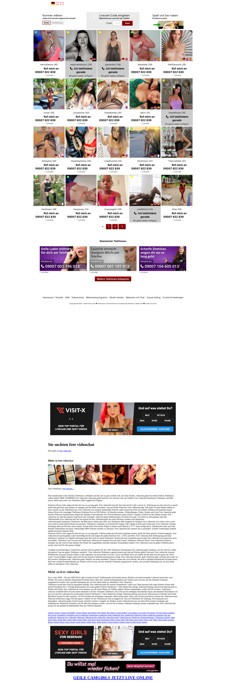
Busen (50, 622)
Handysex (136, 617)
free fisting (101, 613)
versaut (78, 613)
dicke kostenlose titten (105, 620)
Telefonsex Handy (162, 617)
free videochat (65, 451)
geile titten (91, 620)
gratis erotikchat (113, 615)
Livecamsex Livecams (137, 613)
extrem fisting (121, 613)
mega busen (70, 622)
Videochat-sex (125, 617)
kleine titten (82, 620)
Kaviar (159, 613)
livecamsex (151, 613)
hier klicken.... (68, 489)
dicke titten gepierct (166, 620)
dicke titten (52, 620)
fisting (84, 613)
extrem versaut (54, 613)
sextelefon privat (73, 615)
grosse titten (120, 620)
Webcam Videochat (85, 617)
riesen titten (72, 620)
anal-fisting (92, 613)
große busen (91, 622)
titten (173, 617)
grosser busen (125, 622)
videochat (61, 617)
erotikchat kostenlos (155, 615)
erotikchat (84, 615)
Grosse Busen (113, 622)
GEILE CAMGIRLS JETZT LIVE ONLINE (113, 677)
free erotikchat (127, 615)
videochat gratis (112, 617)
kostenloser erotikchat (98, 615)
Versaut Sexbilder (68, 613)
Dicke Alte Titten (151, 620)
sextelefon (61, 615)
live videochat (71, 617)
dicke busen (102, 622)
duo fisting (111, 613)
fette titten (129, 620)
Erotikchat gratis (140, 615)
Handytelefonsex (148, 617)
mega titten (138, 620)
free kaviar (52, 615)
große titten (62, 620)
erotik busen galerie (139, 622)
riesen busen (81, 622)
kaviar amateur (168, 613)
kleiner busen (59, 622)
